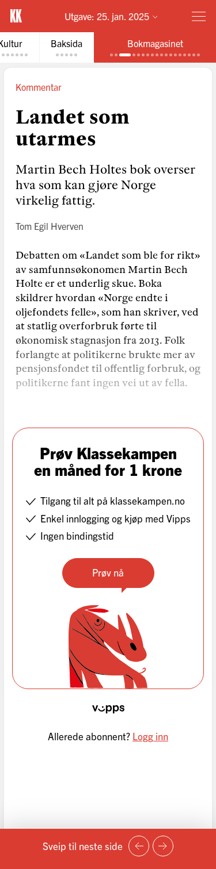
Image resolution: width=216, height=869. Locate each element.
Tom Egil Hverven (50, 226)
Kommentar (39, 87)
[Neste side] (163, 846)
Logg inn (150, 736)
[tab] (66, 47)
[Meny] (199, 16)
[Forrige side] (138, 846)
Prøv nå (108, 572)
